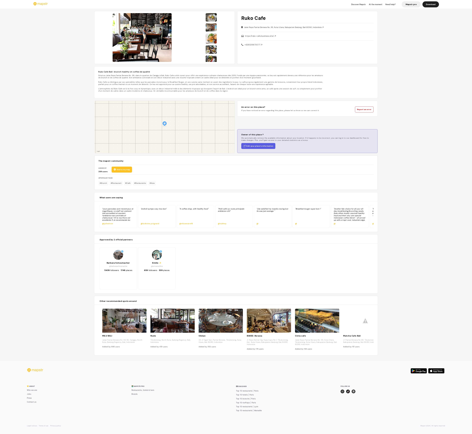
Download (430, 4)
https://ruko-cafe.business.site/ (260, 36)
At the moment (375, 4)
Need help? (390, 4)
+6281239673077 (252, 45)
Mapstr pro (411, 4)
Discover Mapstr (358, 4)
